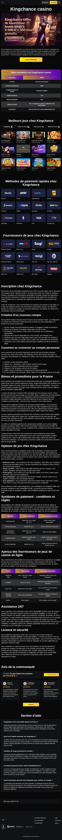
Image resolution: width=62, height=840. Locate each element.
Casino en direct (22, 126)
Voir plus (31, 704)
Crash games (37, 126)
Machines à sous (52, 126)
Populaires (7, 126)
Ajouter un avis (51, 674)
